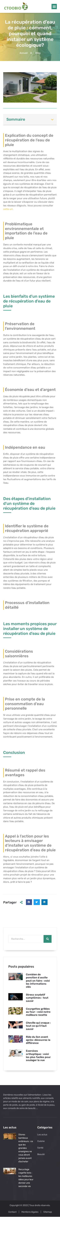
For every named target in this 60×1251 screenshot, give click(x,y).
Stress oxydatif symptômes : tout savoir (37, 997)
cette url (8, 209)
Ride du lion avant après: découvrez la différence (38, 1039)
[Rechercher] (48, 939)
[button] (54, 6)
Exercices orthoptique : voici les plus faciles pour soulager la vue (38, 1055)
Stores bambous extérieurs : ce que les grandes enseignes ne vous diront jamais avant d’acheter (25, 1148)
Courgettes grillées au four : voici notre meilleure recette (38, 1011)
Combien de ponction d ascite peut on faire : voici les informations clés (38, 980)
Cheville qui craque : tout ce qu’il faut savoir (38, 1025)
